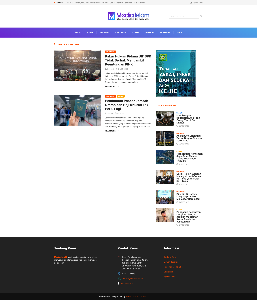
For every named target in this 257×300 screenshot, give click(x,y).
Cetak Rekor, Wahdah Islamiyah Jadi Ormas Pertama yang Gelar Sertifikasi (188, 177)
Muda (179, 32)
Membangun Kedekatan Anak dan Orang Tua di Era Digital (188, 119)
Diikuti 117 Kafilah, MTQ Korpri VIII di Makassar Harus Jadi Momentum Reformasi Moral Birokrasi (105, 3)
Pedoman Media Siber (173, 267)
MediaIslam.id (127, 283)
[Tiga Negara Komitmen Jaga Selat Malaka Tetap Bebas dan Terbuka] (165, 157)
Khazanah (120, 32)
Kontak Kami (169, 277)
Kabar (90, 32)
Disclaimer (168, 272)
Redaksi (110, 69)
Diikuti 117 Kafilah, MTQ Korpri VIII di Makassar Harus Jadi (188, 196)
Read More (110, 86)
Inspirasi (104, 32)
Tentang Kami (170, 257)
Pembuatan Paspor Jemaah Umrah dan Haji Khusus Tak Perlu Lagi (126, 105)
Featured (110, 52)
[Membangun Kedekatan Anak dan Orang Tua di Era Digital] (165, 118)
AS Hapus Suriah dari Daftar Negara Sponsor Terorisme (189, 138)
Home (78, 32)
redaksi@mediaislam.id (133, 278)
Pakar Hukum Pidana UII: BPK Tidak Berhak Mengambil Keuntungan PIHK (128, 60)
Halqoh (149, 32)
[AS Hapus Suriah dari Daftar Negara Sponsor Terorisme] (165, 138)
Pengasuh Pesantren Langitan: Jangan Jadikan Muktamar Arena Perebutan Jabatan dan (188, 217)
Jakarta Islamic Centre (135, 296)
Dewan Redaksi (170, 262)
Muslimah (165, 32)
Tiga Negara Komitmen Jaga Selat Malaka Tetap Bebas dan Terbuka (189, 157)
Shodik (110, 113)
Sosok (135, 32)
